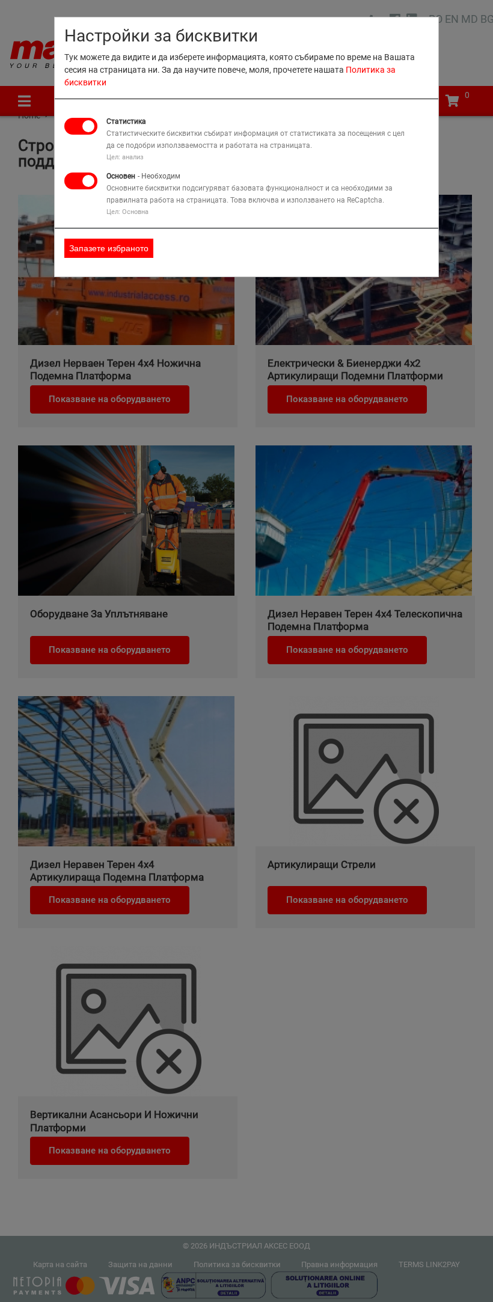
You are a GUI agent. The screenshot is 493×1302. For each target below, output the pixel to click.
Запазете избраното (109, 248)
